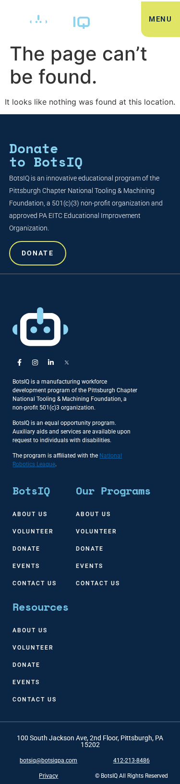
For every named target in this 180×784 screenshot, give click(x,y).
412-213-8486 (131, 760)
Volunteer (33, 531)
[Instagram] (35, 362)
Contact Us (34, 583)
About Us (30, 514)
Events (26, 566)
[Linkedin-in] (51, 362)
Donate (26, 548)
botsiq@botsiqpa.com (48, 760)
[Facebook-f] (19, 362)
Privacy (48, 775)
